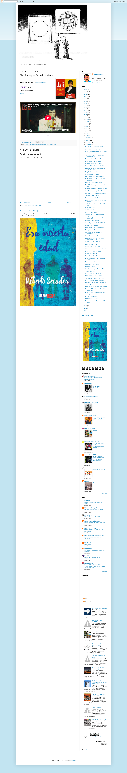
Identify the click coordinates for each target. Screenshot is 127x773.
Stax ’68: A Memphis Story (99, 719)
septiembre (89, 137)
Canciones (31, 144)
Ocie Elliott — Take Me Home (93, 251)
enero (87, 119)
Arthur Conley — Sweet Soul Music (94, 280)
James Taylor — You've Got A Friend (95, 223)
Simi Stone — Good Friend (92, 242)
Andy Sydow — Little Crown (92, 246)
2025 (85, 308)
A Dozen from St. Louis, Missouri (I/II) (98, 668)
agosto (87, 135)
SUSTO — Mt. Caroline (91, 210)
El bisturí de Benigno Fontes (92, 508)
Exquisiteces (88, 383)
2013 (85, 94)
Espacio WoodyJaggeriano (92, 441)
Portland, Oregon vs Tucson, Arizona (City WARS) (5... (95, 168)
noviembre (89, 142)
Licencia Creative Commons (97, 737)
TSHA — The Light (90, 271)
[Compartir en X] (39, 142)
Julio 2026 (95, 430)
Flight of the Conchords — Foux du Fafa (96, 286)
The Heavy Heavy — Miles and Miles (95, 269)
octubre (88, 140)
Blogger (73, 760)
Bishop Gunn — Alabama (92, 230)
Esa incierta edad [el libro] (29, 211)
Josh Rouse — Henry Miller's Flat (94, 191)
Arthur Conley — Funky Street (93, 273)
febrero (88, 121)
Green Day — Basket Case (92, 253)
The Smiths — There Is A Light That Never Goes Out (94, 155)
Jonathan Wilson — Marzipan (93, 195)
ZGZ (94, 482)
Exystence (87, 500)
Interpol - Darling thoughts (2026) (92, 516)
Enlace (22, 93)
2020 (85, 110)
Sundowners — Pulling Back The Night (95, 193)
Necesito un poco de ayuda (99, 608)
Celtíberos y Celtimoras (91, 402)
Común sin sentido (89, 428)
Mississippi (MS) (45, 144)
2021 (85, 112)
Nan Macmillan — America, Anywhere (95, 159)
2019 (85, 108)
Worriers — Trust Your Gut (92, 220)
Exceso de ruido (96, 707)
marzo (87, 124)
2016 (85, 101)
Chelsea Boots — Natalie (92, 174)
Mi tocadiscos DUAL (90, 415)
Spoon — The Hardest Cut (92, 212)
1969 (27, 144)
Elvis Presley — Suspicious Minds (94, 227)
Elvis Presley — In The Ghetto (93, 161)
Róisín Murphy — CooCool (92, 198)
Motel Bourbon (88, 556)
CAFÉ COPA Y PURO (90, 528)
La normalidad (87, 544)
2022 (85, 115)
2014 (85, 96)
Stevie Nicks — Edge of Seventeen (94, 214)
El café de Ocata (89, 543)
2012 (85, 91)
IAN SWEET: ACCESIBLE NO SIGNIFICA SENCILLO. (99, 386)
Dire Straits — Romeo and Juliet (94, 146)
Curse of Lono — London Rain (93, 163)
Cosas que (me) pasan (90, 468)
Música (51, 144)
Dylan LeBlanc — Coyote (92, 244)
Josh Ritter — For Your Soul (92, 149)
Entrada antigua (71, 202)
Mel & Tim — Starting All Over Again (94, 176)
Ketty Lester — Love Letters (92, 172)
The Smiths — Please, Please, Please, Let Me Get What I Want (99, 682)
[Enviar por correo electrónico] (36, 142)
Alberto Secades (98, 74)
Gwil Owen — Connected (92, 264)
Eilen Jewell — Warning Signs (93, 275)
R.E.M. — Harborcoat (91, 296)
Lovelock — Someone (91, 266)
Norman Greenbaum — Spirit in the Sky (96, 188)
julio (87, 133)
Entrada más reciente (26, 202)
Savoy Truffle (88, 515)
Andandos (87, 481)
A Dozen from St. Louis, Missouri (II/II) (98, 694)
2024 (85, 306)
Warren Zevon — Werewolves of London (96, 249)
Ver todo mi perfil (96, 82)
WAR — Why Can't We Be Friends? (94, 165)
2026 (85, 310)
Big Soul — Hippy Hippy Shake (93, 182)
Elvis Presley (37, 144)
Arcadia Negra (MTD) (90, 455)
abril (87, 126)
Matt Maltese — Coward (91, 298)
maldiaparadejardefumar (91, 396)
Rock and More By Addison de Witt (94, 535)
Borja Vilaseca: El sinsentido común (97, 644)
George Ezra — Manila (91, 225)
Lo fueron (95, 404)
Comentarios (88, 602)
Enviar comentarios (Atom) (34, 205)
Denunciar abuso (88, 315)
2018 (85, 105)
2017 (85, 103)
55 (85, 398)
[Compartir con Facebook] (41, 142)
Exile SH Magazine (89, 376)
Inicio (49, 202)
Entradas (87, 599)
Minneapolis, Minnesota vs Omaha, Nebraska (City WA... (94, 239)
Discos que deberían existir (92, 521)
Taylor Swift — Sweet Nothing (93, 256)
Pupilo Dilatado (88, 563)
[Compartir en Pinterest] (43, 142)
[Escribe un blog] (37, 142)
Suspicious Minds (40, 82)
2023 (85, 117)
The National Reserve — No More (94, 278)
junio (87, 131)
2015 (85, 99)
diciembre (88, 144)
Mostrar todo (104, 493)
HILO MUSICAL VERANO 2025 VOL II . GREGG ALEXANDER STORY (99, 418)
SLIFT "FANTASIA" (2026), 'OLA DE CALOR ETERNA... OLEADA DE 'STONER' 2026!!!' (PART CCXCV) (94, 566)
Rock (55, 144)
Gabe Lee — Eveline (91, 207)
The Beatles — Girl (90, 262)
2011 (85, 89)
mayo (87, 128)
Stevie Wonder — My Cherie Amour (94, 236)
